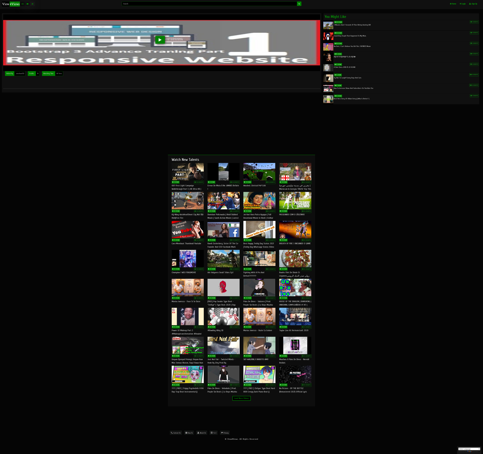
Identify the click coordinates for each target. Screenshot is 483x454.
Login (463, 4)
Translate (475, 451)
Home (454, 4)
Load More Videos (241, 398)
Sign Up (474, 4)
